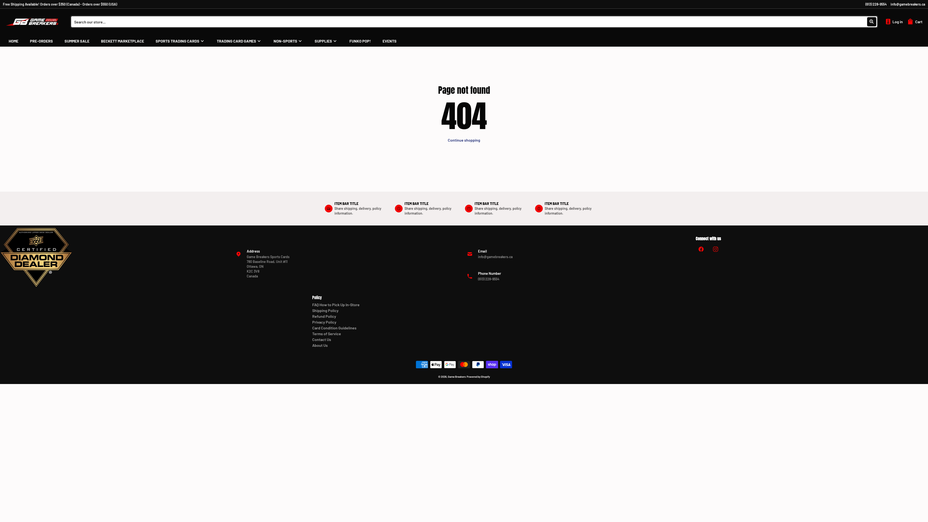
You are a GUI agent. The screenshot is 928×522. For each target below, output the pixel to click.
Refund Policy (324, 316)
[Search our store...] (871, 21)
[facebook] (701, 249)
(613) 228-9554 (876, 4)
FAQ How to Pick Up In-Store (336, 304)
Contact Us (321, 339)
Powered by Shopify (478, 376)
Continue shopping (464, 140)
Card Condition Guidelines (334, 328)
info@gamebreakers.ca (908, 4)
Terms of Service (326, 333)
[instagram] (715, 249)
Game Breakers (457, 376)
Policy (317, 297)
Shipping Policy (325, 310)
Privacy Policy (324, 322)
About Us (320, 345)
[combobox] (474, 21)
